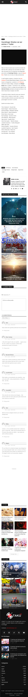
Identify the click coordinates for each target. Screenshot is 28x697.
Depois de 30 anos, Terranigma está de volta (14, 250)
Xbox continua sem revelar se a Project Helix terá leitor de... (7, 532)
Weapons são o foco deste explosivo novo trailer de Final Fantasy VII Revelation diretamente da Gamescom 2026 (14, 221)
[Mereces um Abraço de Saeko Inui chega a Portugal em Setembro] (7, 512)
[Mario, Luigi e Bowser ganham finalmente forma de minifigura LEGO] (14, 601)
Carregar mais (13, 554)
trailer (3, 171)
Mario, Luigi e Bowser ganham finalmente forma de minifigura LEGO (14, 605)
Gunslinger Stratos (6, 169)
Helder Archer (6, 46)
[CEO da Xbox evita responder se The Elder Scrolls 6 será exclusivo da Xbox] (7, 542)
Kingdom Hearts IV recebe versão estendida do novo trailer (14, 278)
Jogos (14, 216)
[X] (20, 188)
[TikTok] (18, 188)
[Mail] (16, 188)
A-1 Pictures (21, 82)
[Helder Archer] (6, 183)
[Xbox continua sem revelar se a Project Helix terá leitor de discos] (7, 525)
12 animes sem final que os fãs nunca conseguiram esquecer (20, 549)
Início (2, 36)
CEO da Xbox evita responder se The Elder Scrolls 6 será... (6, 549)
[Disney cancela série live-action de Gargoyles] (21, 512)
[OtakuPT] (14, 2)
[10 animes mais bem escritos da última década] (14, 570)
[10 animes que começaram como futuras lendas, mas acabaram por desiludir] (5, 655)
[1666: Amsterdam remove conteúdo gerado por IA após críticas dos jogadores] (21, 525)
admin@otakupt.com (11, 628)
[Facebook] (11, 188)
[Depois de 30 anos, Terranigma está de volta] (14, 239)
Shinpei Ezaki (14, 169)
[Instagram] (13, 188)
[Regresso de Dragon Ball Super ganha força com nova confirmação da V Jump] (14, 586)
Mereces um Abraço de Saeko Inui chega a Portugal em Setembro (6, 519)
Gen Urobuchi (15, 167)
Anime (6, 36)
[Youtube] (22, 188)
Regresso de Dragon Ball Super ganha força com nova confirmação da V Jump (14, 588)
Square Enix (20, 169)
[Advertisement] (14, 20)
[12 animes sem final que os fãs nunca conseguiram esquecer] (21, 542)
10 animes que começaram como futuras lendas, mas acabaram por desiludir (18, 655)
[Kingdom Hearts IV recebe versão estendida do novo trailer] (14, 267)
